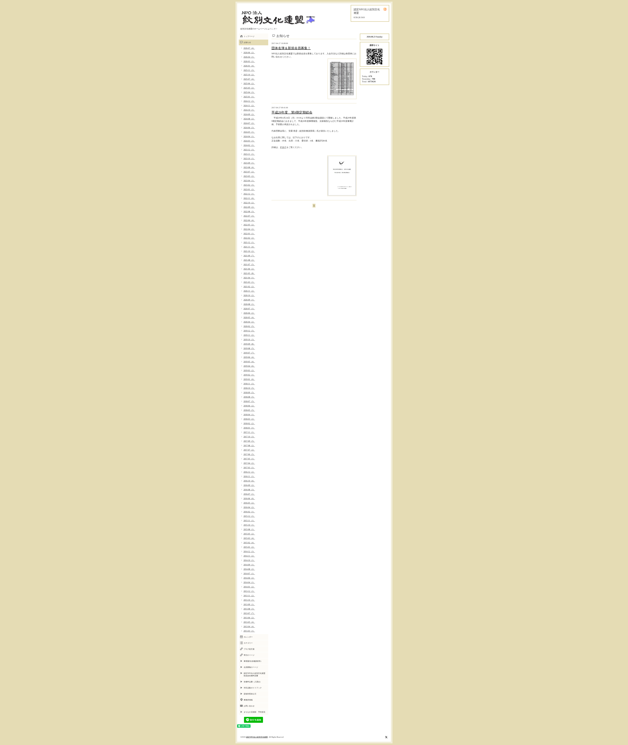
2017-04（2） (249, 463)
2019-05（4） (249, 362)
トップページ (249, 36)
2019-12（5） (249, 331)
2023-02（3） (249, 185)
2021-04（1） (249, 278)
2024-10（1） (249, 110)
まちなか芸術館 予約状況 (254, 712)
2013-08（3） (249, 609)
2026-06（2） (249, 53)
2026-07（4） (249, 48)
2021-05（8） (249, 273)
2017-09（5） (249, 441)
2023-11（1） (249, 154)
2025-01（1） (249, 97)
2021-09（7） (249, 256)
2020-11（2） (249, 291)
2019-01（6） (249, 379)
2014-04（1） (249, 582)
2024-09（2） (249, 114)
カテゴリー (248, 643)
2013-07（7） (249, 613)
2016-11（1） (249, 476)
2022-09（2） (249, 207)
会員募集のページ (251, 667)
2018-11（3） (249, 384)
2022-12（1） (249, 194)
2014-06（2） (249, 578)
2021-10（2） (249, 251)
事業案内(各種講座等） (253, 661)
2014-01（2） (249, 587)
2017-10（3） (249, 437)
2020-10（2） (249, 295)
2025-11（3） (249, 70)
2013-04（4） (249, 626)
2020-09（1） (249, 300)
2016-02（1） (249, 512)
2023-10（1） (249, 158)
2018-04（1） (249, 415)
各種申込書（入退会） (253, 682)
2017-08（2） (249, 445)
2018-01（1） (249, 428)
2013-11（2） (249, 596)
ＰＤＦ (283, 147)
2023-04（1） (249, 181)
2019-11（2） (249, 335)
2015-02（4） (249, 543)
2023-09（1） (249, 163)
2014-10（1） (249, 560)
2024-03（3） (249, 141)
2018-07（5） (249, 401)
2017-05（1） (249, 459)
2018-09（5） (249, 392)
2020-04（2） (249, 322)
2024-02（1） (249, 145)
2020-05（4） (249, 317)
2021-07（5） (249, 264)
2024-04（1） (249, 136)
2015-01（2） (249, 547)
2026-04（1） (249, 57)
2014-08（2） (249, 569)
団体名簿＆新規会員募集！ (291, 48)
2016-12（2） (249, 472)
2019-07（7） (249, 353)
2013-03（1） (249, 631)
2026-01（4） (249, 66)
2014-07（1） (249, 573)
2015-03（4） (249, 538)
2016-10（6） (249, 481)
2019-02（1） (249, 375)
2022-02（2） (249, 238)
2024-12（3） (249, 101)
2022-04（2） (249, 229)
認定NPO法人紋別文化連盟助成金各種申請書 (254, 674)
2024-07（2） (249, 123)
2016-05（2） (249, 503)
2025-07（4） (249, 79)
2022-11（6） (249, 198)
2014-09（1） (249, 565)
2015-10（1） (249, 525)
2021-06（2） (249, 269)
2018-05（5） (249, 410)
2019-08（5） (249, 348)
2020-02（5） (249, 326)
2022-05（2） (249, 225)
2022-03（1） (249, 234)
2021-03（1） (249, 282)
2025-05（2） (249, 88)
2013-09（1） (249, 604)
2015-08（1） (249, 529)
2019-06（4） (249, 357)
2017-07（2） (249, 450)
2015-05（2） (249, 534)
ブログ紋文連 (249, 649)
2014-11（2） (249, 556)
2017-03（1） (249, 468)
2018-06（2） (249, 406)
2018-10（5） (249, 388)
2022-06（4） (249, 220)
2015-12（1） (249, 516)
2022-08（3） (249, 211)
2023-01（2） (249, 189)
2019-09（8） (249, 344)
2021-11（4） (249, 247)
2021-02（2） (249, 287)
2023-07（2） (249, 172)
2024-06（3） (249, 128)
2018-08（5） (249, 397)
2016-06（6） (249, 498)
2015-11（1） (249, 521)
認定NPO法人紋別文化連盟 (257, 737)
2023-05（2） (249, 176)
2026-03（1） (249, 61)
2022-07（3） (249, 216)
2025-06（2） (249, 83)
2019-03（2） (249, 370)
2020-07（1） (249, 309)
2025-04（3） (249, 92)
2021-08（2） (249, 260)
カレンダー (248, 637)
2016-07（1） (249, 494)
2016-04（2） (249, 507)
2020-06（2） (249, 313)
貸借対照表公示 (250, 694)
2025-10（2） (249, 75)
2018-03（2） (249, 419)
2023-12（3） (249, 150)
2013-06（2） (249, 618)
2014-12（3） (249, 551)
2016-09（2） (249, 485)
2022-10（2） (249, 203)
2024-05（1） (249, 132)
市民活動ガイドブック (253, 688)
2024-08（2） (249, 119)
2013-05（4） (249, 622)
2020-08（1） (249, 304)
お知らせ (247, 42)
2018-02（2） (249, 423)
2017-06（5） (249, 454)
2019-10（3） (249, 339)
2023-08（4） (249, 167)
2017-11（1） (249, 432)
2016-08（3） (249, 490)
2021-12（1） (249, 242)
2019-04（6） (249, 366)
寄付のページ (249, 655)
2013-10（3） (249, 600)
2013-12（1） (249, 591)
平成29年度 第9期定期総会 (291, 112)
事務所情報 (248, 700)
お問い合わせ (249, 706)
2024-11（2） (249, 105)
